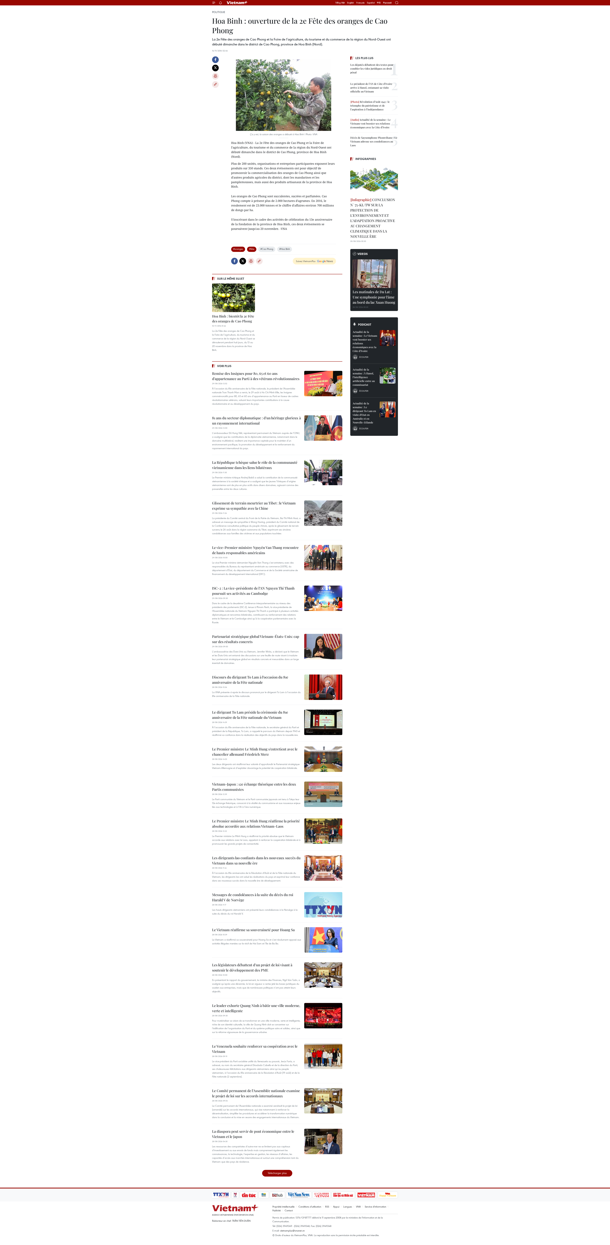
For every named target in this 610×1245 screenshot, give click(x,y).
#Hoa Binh (284, 248)
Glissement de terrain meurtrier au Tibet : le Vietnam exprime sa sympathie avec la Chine (254, 506)
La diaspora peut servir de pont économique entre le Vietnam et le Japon (253, 1134)
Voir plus (224, 366)
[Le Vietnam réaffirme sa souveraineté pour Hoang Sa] (323, 940)
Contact (289, 1210)
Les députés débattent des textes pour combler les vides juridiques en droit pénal (371, 68)
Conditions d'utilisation (309, 1206)
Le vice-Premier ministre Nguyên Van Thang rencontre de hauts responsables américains (255, 550)
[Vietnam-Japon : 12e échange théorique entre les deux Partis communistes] (323, 794)
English (350, 2)
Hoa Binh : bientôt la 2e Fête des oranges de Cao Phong (233, 318)
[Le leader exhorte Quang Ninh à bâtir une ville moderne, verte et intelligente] (323, 1015)
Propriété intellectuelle (283, 1206)
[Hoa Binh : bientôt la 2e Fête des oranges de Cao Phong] (233, 297)
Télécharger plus (277, 1173)
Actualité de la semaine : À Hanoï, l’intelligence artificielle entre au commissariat (364, 377)
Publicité (276, 1210)
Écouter (363, 357)
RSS (327, 1206)
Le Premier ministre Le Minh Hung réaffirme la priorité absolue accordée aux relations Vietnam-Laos (256, 824)
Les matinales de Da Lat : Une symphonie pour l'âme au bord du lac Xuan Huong (374, 297)
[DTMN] (343, 1195)
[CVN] (321, 1195)
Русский (387, 3)
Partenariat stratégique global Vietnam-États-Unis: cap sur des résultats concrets (255, 639)
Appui (336, 1206)
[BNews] (264, 1195)
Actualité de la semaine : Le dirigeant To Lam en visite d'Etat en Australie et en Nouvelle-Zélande (364, 413)
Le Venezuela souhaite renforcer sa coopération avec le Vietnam (255, 1049)
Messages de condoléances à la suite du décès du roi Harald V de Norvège (252, 897)
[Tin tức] (249, 1195)
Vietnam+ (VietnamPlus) (237, 2)
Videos (362, 254)
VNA (358, 1206)
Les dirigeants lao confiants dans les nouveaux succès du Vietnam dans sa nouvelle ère (256, 860)
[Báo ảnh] (366, 1195)
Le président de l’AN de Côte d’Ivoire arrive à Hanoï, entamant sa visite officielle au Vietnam (371, 87)
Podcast (364, 324)
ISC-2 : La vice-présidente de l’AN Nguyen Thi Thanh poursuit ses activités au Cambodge (253, 591)
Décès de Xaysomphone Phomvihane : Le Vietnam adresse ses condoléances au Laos (373, 141)
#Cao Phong (266, 248)
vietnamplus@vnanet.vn (292, 1230)
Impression (215, 76)
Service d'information (375, 1206)
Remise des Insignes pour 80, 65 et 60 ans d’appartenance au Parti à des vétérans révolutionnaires (255, 376)
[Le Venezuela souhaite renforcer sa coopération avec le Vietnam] (323, 1056)
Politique (218, 12)
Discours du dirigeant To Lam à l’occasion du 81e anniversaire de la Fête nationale (250, 680)
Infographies (365, 159)
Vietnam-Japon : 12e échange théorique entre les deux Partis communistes (254, 787)
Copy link (215, 84)
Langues (347, 1206)
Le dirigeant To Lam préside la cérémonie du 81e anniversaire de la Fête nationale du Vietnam (250, 715)
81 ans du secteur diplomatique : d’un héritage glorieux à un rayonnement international (256, 420)
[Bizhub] (277, 1195)
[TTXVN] (220, 1195)
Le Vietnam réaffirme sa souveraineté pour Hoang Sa (253, 929)
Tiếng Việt (340, 2)
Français (360, 2)
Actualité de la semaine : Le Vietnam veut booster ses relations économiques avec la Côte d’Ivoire (370, 123)
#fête (251, 248)
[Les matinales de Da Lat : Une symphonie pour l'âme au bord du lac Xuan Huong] (374, 273)
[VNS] (299, 1195)
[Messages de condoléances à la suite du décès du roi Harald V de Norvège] (323, 905)
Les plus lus (364, 58)
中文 (379, 3)
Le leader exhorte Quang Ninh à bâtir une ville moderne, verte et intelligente (256, 1008)
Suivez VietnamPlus (305, 261)
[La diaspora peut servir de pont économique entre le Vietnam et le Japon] (323, 1141)
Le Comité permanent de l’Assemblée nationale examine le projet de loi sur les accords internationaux (256, 1093)
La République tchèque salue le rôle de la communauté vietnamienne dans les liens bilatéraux (254, 465)
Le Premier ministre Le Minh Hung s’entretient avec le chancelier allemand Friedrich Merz (255, 752)
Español (371, 2)
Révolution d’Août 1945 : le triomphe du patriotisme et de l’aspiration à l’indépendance (370, 105)
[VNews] (235, 1195)
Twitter (215, 68)
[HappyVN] (388, 1195)
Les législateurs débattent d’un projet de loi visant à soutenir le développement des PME (252, 967)
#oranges (238, 248)
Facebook (215, 59)
